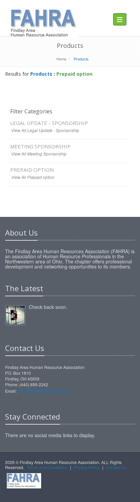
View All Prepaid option (32, 177)
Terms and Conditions (47, 467)
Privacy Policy (87, 467)
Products (41, 74)
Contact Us (116, 467)
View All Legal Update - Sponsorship (45, 130)
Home (61, 58)
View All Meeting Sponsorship (39, 153)
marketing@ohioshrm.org (45, 390)
